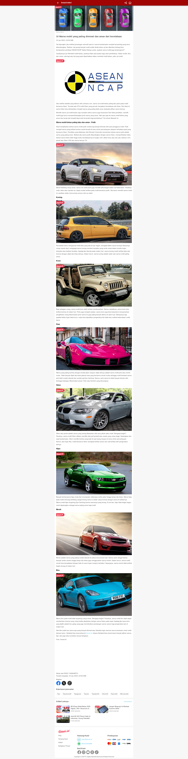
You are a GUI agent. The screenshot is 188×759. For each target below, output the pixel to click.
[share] (126, 3)
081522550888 (87, 743)
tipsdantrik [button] (95, 694)
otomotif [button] (105, 694)
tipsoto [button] (86, 694)
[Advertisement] (94, 657)
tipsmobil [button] (114, 694)
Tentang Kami (63, 739)
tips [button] (58, 694)
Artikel (60, 742)
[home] (130, 3)
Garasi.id (89, 633)
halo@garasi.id (87, 739)
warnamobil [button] (124, 694)
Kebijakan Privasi (64, 746)
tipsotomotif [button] (67, 694)
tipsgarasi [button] (77, 694)
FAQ (59, 735)
